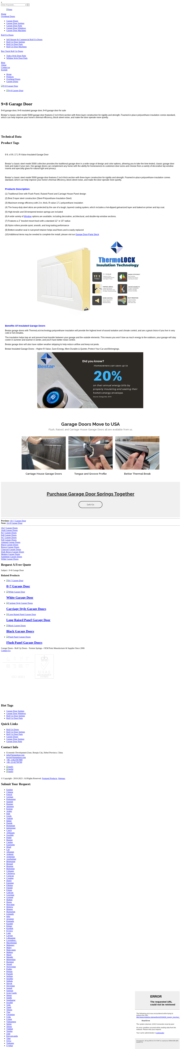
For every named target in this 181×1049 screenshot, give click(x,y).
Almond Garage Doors (10, 542)
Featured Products (49, 778)
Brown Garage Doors (10, 547)
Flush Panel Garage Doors (24, 642)
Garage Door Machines (16, 30)
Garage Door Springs (15, 23)
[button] (90, 504)
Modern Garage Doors (10, 554)
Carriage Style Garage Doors (26, 609)
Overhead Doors (8, 16)
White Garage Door (19, 597)
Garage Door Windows (16, 28)
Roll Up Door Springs (15, 42)
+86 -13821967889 (14, 760)
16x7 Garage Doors (9, 528)
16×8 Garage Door (14, 523)
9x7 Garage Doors (9, 537)
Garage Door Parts (14, 26)
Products (10, 77)
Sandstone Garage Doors (11, 557)
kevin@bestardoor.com (16, 757)
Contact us (5, 67)
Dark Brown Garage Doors (12, 552)
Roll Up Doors (7, 35)
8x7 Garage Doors (9, 533)
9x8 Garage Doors (9, 540)
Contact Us (5, 650)
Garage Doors (12, 21)
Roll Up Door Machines (16, 47)
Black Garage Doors (9, 545)
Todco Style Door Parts (16, 56)
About (3, 65)
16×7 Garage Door (18, 521)
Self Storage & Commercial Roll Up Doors (24, 39)
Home (3, 14)
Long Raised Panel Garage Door (28, 620)
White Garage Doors (9, 559)
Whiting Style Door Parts (16, 58)
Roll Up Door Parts (14, 44)
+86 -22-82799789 (14, 762)
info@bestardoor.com (15, 755)
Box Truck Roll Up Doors (12, 51)
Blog (3, 63)
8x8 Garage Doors (9, 535)
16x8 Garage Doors (9, 530)
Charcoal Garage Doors (11, 549)
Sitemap (61, 778)
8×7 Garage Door (18, 586)
